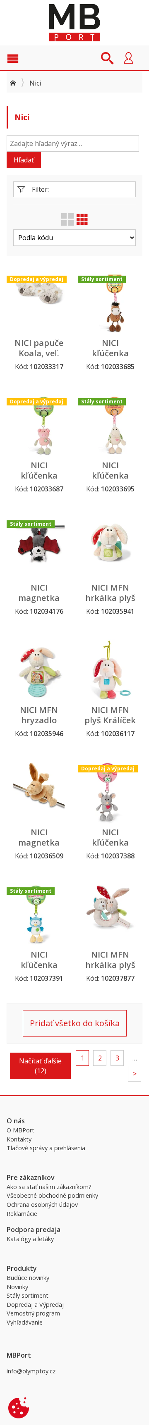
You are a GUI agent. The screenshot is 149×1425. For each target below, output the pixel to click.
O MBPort (20, 1130)
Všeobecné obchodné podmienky (52, 1195)
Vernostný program (33, 1313)
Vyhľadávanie (25, 1322)
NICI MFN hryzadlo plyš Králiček (39, 720)
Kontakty (19, 1139)
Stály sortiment (27, 1295)
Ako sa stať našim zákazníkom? (49, 1187)
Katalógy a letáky (30, 1239)
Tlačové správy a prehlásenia (46, 1148)
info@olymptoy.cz (31, 1371)
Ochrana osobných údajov (42, 1204)
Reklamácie (22, 1214)
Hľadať (24, 159)
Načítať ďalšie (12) (40, 1065)
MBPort (74, 22)
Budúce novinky (28, 1278)
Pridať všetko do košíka (75, 1023)
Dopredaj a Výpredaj (35, 1304)
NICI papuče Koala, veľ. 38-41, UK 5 (38, 353)
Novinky (17, 1287)
